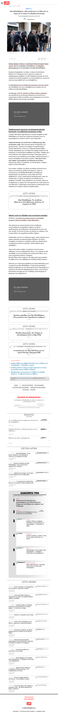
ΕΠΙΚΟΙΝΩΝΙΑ (29, 699)
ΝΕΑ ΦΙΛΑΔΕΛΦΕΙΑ (39, 385)
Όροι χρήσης (16, 711)
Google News (28, 378)
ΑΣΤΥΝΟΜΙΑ (26, 389)
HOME (10, 6)
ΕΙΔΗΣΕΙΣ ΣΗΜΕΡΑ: (15, 360)
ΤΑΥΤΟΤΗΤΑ (29, 697)
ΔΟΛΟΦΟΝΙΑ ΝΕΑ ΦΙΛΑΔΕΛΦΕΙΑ (21, 387)
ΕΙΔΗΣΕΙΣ (14, 6)
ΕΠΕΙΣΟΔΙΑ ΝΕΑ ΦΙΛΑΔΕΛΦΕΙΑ (38, 387)
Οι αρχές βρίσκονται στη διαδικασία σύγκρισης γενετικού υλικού (28, 85)
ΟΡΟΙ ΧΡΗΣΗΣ (20, 407)
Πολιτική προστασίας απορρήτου (27, 711)
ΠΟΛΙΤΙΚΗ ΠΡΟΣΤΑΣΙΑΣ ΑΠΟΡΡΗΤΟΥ (32, 407)
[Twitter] (49, 49)
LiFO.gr (21, 378)
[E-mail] (45, 59)
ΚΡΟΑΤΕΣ (33, 389)
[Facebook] (47, 49)
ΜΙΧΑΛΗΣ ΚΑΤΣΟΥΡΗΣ (27, 385)
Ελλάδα (18, 6)
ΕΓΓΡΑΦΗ (40, 404)
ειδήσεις (13, 379)
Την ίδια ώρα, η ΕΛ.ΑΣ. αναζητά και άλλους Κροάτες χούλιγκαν (28, 93)
